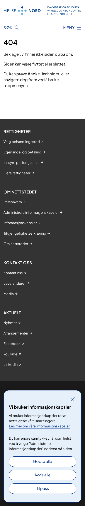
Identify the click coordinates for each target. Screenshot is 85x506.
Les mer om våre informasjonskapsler (39, 426)
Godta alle (42, 461)
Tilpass (42, 488)
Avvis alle (42, 474)
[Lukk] (72, 399)
